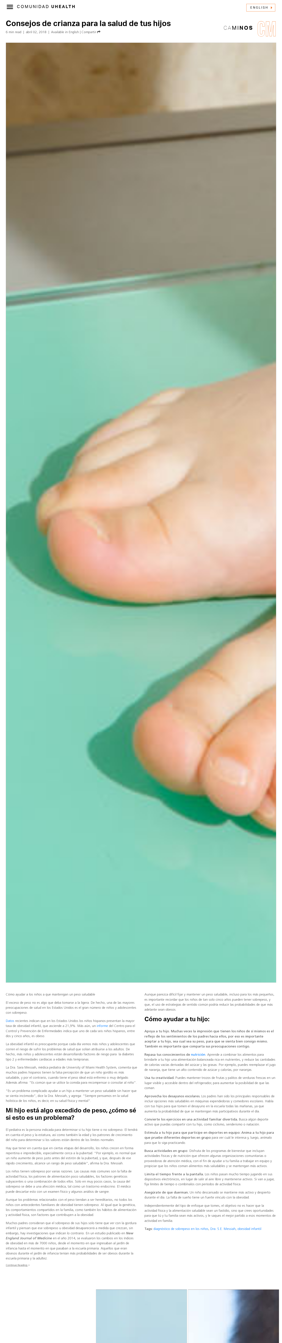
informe (102, 1026)
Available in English (65, 32)
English (259, 7)
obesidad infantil (249, 1229)
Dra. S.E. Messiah (223, 1229)
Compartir (89, 32)
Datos (10, 1021)
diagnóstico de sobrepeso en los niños (180, 1229)
